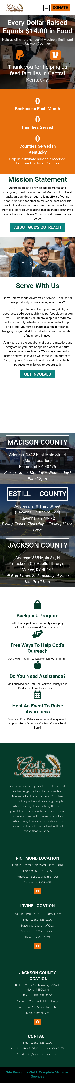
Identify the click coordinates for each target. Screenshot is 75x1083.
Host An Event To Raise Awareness (37, 709)
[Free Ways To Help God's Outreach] (37, 634)
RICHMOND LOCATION (37, 858)
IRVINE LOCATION (37, 905)
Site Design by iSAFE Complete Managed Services (37, 1074)
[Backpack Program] (37, 604)
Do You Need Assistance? (38, 676)
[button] (46, 8)
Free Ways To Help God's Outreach (37, 648)
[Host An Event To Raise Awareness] (37, 694)
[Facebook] (37, 891)
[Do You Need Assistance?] (37, 665)
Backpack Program (37, 616)
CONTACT (37, 1036)
